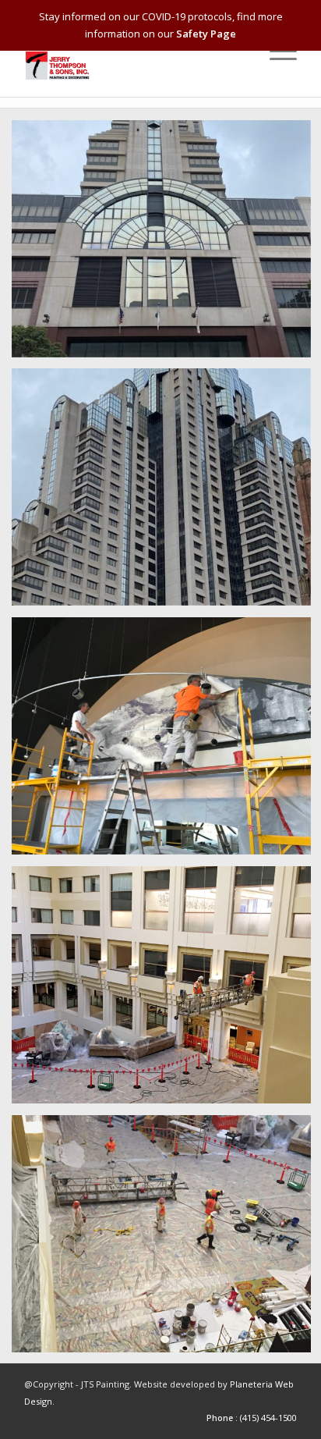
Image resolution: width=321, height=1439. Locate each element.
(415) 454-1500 (268, 1417)
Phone (219, 1417)
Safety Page (206, 34)
